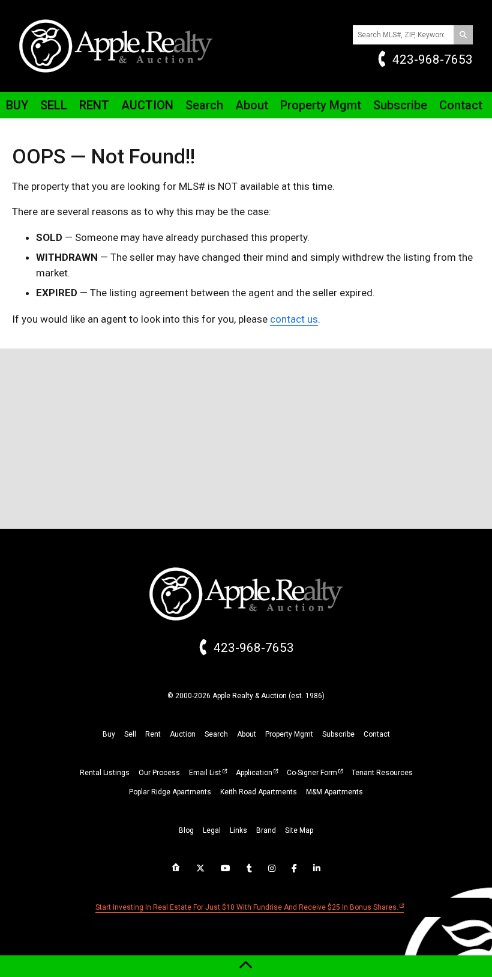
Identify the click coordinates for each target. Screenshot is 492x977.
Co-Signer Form (312, 773)
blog (186, 830)
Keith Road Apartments (258, 792)
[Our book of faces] (294, 868)
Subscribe (400, 105)
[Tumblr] (249, 868)
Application (254, 773)
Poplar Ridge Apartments (170, 792)
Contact (460, 105)
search (216, 734)
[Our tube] (225, 868)
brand (266, 830)
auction (183, 734)
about (246, 734)
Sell (53, 105)
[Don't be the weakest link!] (316, 868)
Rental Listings (105, 773)
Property (320, 105)
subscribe (338, 734)
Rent (94, 105)
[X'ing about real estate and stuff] (200, 868)
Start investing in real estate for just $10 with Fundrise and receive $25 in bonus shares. (246, 907)
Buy (17, 105)
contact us (294, 319)
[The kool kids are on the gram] (271, 868)
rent (153, 734)
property (289, 734)
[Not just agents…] (176, 867)
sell (130, 734)
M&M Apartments (334, 792)
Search (204, 105)
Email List (205, 773)
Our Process (159, 773)
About (251, 105)
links (238, 830)
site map (299, 830)
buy (109, 734)
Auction (147, 105)
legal (212, 830)
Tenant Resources (382, 773)
